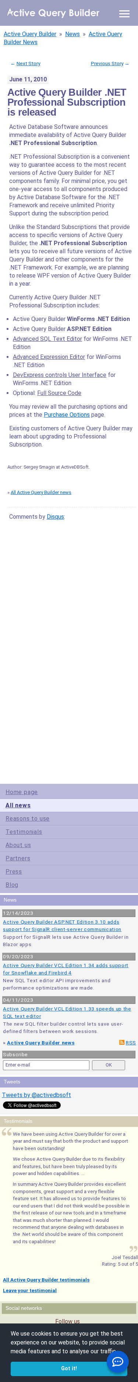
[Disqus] (70, 618)
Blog (12, 884)
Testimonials (24, 831)
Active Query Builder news (40, 1043)
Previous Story (107, 63)
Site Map (18, 747)
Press (14, 871)
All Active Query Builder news (41, 492)
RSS (131, 1043)
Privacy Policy (59, 747)
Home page (22, 792)
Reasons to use (28, 818)
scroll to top (119, 737)
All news (18, 805)
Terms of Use (36, 747)
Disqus (55, 516)
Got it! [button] (69, 1368)
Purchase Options (67, 414)
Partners (18, 858)
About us (18, 845)
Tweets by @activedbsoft (36, 1095)
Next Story (28, 63)
